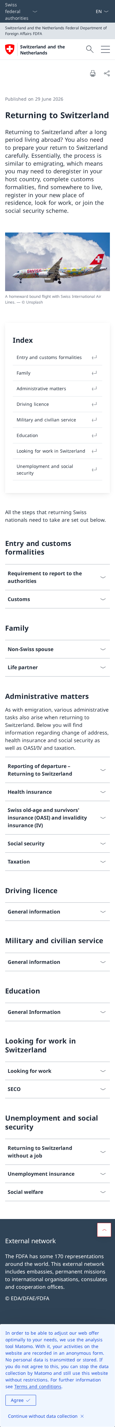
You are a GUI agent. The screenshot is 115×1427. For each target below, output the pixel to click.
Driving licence (33, 404)
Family (23, 373)
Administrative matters (41, 388)
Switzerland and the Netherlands (42, 50)
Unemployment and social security (45, 469)
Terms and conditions (37, 1386)
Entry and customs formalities (49, 357)
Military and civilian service (46, 420)
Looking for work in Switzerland (51, 451)
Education (27, 435)
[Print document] (93, 73)
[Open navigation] (105, 49)
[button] (104, 1230)
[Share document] (107, 73)
